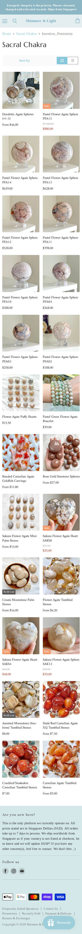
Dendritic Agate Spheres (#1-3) (17, 117)
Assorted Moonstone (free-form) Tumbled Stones (19, 726)
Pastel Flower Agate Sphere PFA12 (20, 240)
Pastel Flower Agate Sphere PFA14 (20, 180)
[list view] (72, 60)
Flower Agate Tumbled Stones (57, 602)
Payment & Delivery (58, 913)
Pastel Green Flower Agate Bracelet (60, 419)
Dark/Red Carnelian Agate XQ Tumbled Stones (60, 726)
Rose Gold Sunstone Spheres (61, 476)
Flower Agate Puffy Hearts (19, 417)
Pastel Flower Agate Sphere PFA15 (60, 117)
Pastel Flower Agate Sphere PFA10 (20, 300)
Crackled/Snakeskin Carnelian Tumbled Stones (19, 785)
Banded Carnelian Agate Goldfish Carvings (18, 479)
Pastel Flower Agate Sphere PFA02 (60, 359)
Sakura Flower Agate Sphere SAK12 (61, 662)
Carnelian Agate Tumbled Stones (59, 785)
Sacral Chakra (26, 33)
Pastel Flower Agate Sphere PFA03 (20, 359)
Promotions (9, 913)
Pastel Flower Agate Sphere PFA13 (60, 180)
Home (6, 33)
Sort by (24, 60)
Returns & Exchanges (16, 918)
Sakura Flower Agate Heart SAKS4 (19, 662)
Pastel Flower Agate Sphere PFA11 (60, 240)
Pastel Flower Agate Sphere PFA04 (60, 300)
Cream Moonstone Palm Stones (18, 602)
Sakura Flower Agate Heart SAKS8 (60, 538)
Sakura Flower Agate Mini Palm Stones (19, 538)
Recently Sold (31, 913)
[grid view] (62, 60)
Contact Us (51, 908)
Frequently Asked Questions (20, 908)
